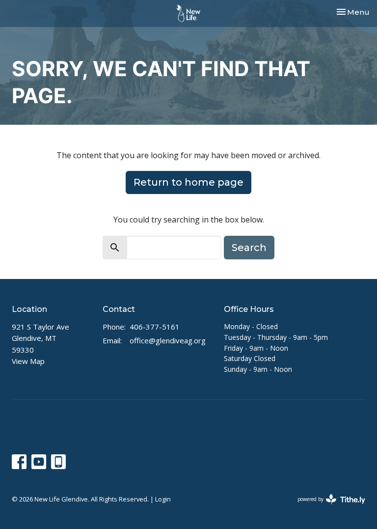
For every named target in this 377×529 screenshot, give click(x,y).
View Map (28, 361)
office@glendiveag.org (168, 340)
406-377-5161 (155, 327)
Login (163, 499)
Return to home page (188, 182)
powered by (326, 507)
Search (249, 247)
